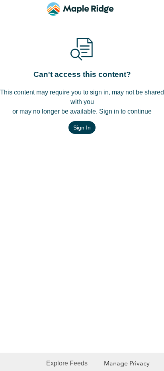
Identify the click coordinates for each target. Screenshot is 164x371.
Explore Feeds (67, 363)
